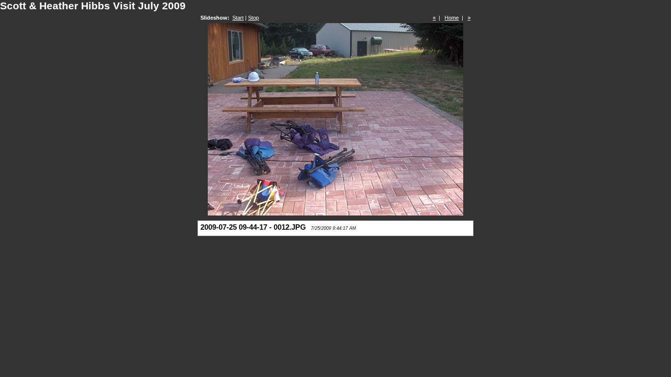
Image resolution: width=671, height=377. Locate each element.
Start (238, 18)
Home (452, 18)
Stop (253, 18)
